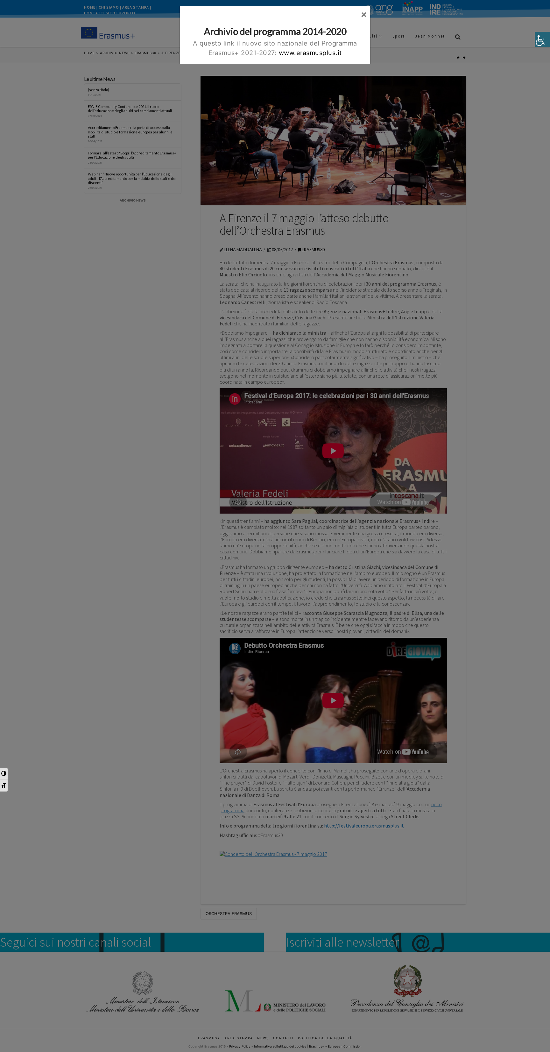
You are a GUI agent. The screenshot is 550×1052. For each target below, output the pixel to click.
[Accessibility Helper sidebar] (542, 39)
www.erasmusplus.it (310, 53)
